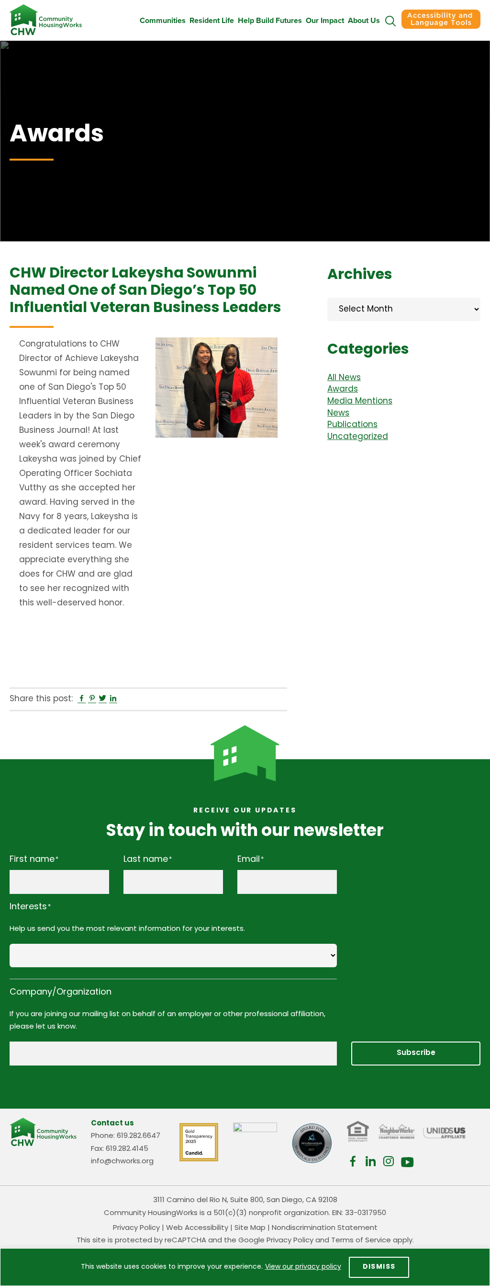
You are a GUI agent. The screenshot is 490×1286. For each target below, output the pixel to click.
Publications (352, 425)
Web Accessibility (197, 1228)
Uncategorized (357, 437)
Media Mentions (359, 401)
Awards (342, 389)
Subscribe (416, 1053)
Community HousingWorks (46, 19)
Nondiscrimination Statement (325, 1228)
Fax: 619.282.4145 (119, 1149)
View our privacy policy (303, 1267)
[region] (245, 1267)
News (338, 413)
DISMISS (379, 1267)
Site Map (250, 1228)
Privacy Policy (136, 1228)
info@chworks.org (122, 1161)
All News (344, 378)
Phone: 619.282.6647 (125, 1136)
